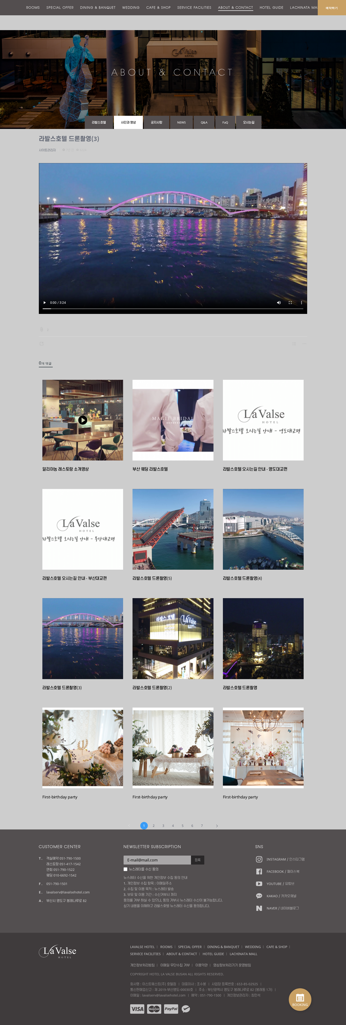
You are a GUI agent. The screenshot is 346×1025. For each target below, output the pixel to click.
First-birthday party (59, 797)
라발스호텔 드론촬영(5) (152, 578)
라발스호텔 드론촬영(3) (69, 139)
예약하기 (332, 8)
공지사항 (156, 122)
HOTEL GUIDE (272, 7)
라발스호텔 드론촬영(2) (152, 687)
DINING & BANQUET (98, 7)
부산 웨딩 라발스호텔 (150, 469)
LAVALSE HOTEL (142, 947)
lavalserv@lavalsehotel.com (68, 892)
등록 (198, 860)
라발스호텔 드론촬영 (240, 687)
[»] (217, 825)
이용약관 (201, 965)
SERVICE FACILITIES (194, 7)
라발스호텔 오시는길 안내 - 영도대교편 (255, 469)
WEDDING (131, 7)
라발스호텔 (99, 122)
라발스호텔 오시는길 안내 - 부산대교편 (74, 578)
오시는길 (248, 122)
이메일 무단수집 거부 (175, 965)
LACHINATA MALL (305, 7)
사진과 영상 (128, 122)
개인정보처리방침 (142, 965)
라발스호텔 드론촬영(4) (242, 578)
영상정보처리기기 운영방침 (232, 965)
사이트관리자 (47, 150)
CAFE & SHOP (158, 7)
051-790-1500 (210, 995)
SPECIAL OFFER (60, 7)
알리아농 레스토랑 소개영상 (65, 469)
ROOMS (33, 7)
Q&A (204, 122)
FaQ (225, 122)
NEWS (181, 122)
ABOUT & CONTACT (235, 7)
